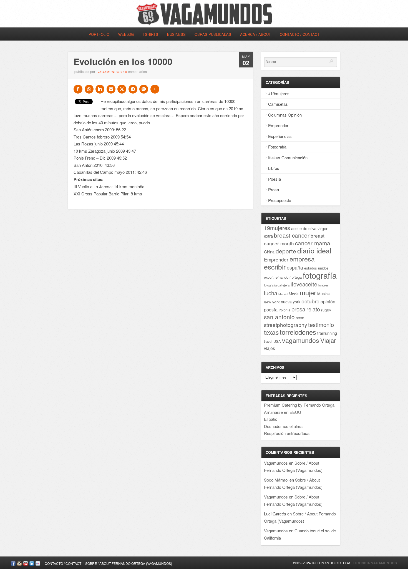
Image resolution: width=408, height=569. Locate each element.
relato (313, 309)
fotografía (320, 275)
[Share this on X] (121, 89)
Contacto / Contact (299, 34)
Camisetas (278, 104)
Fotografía (277, 147)
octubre (310, 301)
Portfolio (99, 34)
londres (323, 285)
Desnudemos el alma (283, 426)
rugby (326, 310)
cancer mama (312, 243)
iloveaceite (304, 284)
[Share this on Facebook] (78, 89)
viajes (269, 348)
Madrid (283, 294)
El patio (270, 419)
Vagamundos (109, 71)
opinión (328, 301)
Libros (273, 168)
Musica (323, 293)
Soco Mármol (276, 480)
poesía (271, 309)
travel (268, 341)
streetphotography (285, 324)
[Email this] (111, 89)
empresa (302, 258)
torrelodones (298, 332)
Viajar (328, 340)
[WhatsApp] (89, 89)
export (268, 277)
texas (271, 332)
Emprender (278, 125)
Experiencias (280, 136)
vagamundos (300, 340)
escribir (275, 266)
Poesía (274, 179)
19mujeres (277, 228)
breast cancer (291, 235)
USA (277, 341)
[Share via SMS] (143, 89)
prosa (298, 309)
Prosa (273, 189)
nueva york (290, 301)
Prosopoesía (279, 200)
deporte (286, 251)
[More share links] (154, 89)
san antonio (279, 317)
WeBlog (126, 34)
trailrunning (327, 333)
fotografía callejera (276, 285)
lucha (270, 293)
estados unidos (316, 268)
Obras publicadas (213, 34)
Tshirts (150, 34)
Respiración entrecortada (286, 433)
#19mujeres (278, 93)
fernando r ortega (288, 277)
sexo (300, 317)
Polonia (284, 310)
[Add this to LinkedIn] (99, 89)
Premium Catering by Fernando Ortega (299, 405)
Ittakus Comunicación (288, 157)
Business (176, 34)
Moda (294, 293)
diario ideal (314, 250)
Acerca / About (255, 34)
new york (272, 301)
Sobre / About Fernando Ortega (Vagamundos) (128, 563)
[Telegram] (133, 89)
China (269, 252)
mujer (308, 292)
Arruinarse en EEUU (282, 412)
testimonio (321, 325)
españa (295, 267)
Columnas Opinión (285, 115)
